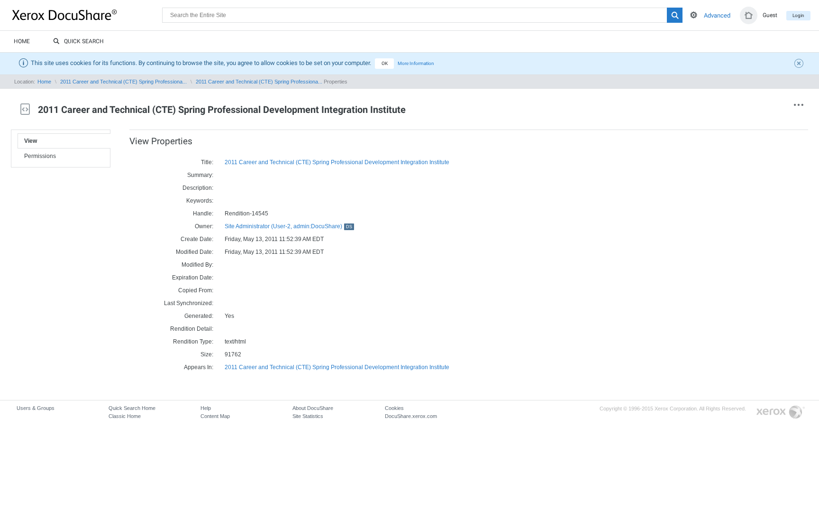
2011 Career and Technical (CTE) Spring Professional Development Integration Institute (337, 162)
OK (385, 63)
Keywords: (199, 200)
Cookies (394, 408)
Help (205, 408)
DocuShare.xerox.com (411, 416)
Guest (770, 15)
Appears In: (198, 367)
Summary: (200, 175)
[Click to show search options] (693, 15)
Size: (206, 354)
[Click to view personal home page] (748, 15)
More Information (416, 63)
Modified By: (197, 264)
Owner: (204, 226)
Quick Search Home (132, 408)
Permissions (40, 156)
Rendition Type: (193, 341)
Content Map (215, 416)
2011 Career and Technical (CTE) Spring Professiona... (123, 81)
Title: (207, 162)
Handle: (203, 213)
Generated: (198, 316)
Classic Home (125, 416)
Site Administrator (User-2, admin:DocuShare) (288, 226)
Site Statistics (307, 416)
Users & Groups (36, 408)
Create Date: (197, 239)
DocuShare (87, 14)
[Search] (674, 15)
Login (798, 15)
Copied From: (195, 290)
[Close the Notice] (800, 64)
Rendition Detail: (191, 328)
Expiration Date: (192, 277)
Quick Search (84, 41)
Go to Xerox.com (780, 412)
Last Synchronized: (188, 303)
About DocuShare (312, 408)
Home (22, 41)
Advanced (717, 15)
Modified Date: (194, 252)
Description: (197, 188)
